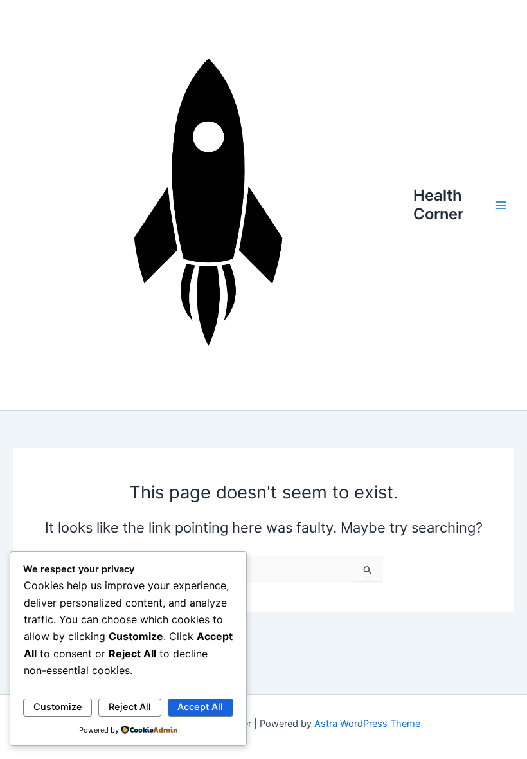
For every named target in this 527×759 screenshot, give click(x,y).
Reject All (130, 707)
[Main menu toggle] (500, 205)
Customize (57, 707)
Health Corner (438, 204)
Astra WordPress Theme (367, 723)
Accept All (200, 707)
